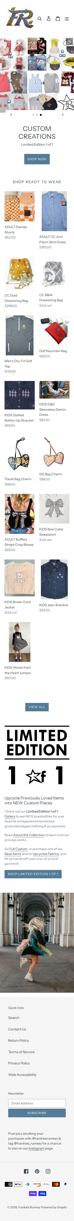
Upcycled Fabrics (46, 854)
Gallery (10, 816)
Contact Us (17, 1029)
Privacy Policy (19, 1063)
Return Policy (18, 1040)
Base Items (13, 854)
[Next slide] (62, 114)
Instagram (36, 1148)
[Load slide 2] (37, 115)
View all (37, 707)
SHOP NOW (37, 159)
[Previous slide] (11, 114)
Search (13, 1018)
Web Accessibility (22, 1075)
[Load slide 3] (41, 115)
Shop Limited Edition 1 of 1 (33, 874)
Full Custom (18, 849)
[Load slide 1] (33, 115)
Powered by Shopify (54, 1207)
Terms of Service (21, 1052)
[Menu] (66, 18)
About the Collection (29, 835)
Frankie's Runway (29, 1207)
